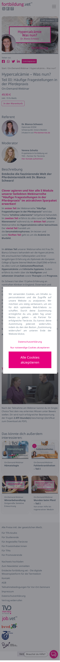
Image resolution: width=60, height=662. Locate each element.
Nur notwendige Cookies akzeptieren (30, 347)
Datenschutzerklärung (30, 341)
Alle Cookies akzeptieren (30, 360)
